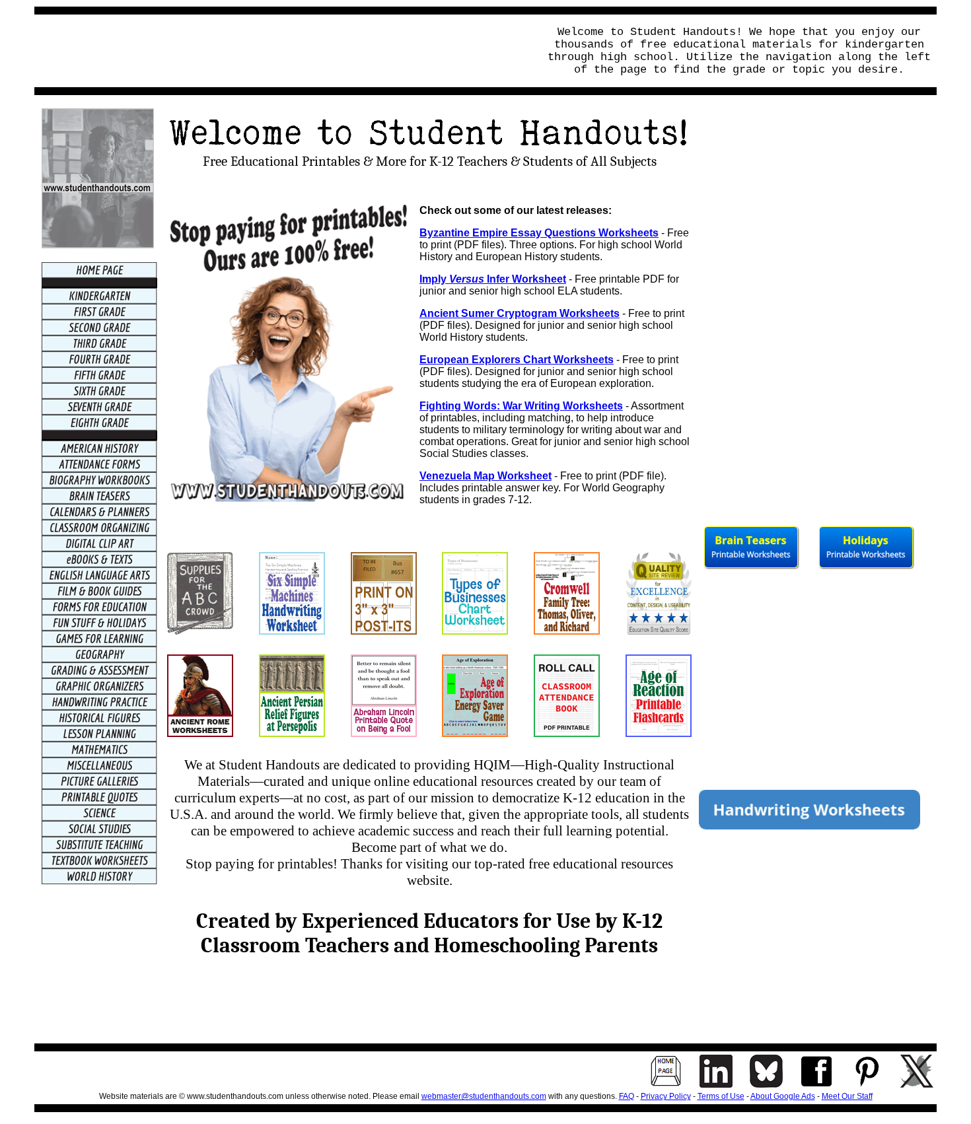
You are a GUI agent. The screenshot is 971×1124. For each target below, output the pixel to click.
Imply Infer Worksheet (492, 279)
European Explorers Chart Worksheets (516, 359)
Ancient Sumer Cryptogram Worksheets (519, 313)
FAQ (626, 1096)
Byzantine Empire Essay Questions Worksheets (539, 232)
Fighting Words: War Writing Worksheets (521, 405)
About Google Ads (782, 1096)
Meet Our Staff (847, 1096)
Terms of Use (721, 1096)
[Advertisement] (282, 51)
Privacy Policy (666, 1096)
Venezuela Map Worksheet (485, 475)
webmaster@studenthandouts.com (483, 1096)
